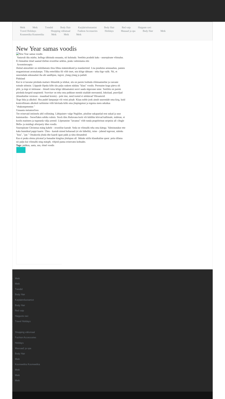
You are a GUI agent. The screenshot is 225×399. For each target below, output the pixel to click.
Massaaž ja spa (128, 31)
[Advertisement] (53, 11)
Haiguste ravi (144, 27)
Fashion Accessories (87, 31)
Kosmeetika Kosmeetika (32, 34)
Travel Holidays (28, 31)
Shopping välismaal (60, 31)
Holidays (109, 31)
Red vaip (126, 27)
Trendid (49, 27)
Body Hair (65, 27)
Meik (22, 27)
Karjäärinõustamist (87, 27)
